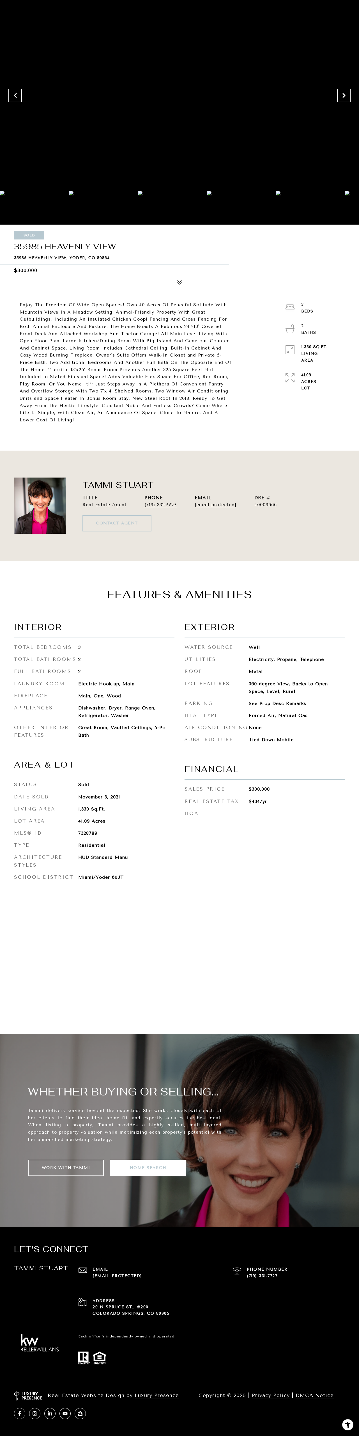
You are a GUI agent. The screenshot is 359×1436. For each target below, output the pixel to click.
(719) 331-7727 (160, 504)
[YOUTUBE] (65, 1413)
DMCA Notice (315, 1395)
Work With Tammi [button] (66, 1167)
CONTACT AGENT (117, 523)
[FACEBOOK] (19, 1413)
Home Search (148, 1167)
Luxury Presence (157, 1395)
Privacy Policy (271, 1395)
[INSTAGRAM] (34, 1413)
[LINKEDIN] (50, 1413)
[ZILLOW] (80, 1413)
